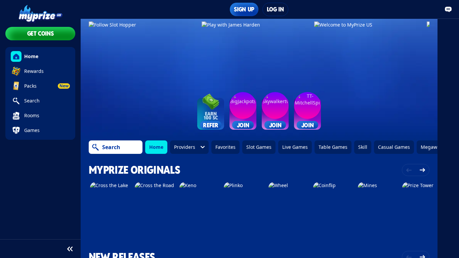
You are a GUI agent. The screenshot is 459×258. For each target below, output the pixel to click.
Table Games (333, 147)
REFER (210, 125)
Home (156, 147)
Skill (362, 147)
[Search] (95, 147)
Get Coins (40, 33)
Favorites (225, 147)
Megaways (433, 147)
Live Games (295, 147)
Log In (275, 9)
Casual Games (394, 147)
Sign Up (244, 9)
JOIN (243, 125)
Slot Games (259, 147)
